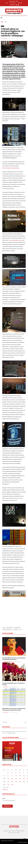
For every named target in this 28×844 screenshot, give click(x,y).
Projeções (17, 627)
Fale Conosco (12, 2)
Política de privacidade (22, 842)
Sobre (7, 2)
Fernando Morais (8, 661)
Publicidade (20, 2)
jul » (7, 789)
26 (23, 781)
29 (8, 784)
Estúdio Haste (10, 840)
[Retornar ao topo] (24, 839)
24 (16, 781)
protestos (16, 629)
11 (20, 775)
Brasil (5, 21)
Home (2, 21)
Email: (3, 798)
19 (23, 778)
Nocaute (5, 38)
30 (12, 784)
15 (8, 778)
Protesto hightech (7, 629)
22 (8, 781)
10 (16, 775)
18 (20, 778)
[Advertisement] (14, 611)
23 (12, 781)
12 (23, 775)
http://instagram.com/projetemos (10, 168)
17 (16, 778)
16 (12, 778)
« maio (3, 789)
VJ (20, 629)
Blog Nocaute (10, 627)
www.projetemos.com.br (15, 240)
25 (20, 781)
